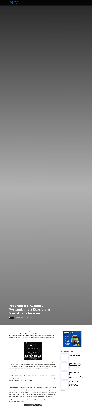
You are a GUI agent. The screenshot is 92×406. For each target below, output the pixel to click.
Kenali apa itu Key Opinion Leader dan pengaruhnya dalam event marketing (74, 383)
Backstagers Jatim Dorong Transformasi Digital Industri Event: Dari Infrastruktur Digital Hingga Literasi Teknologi (76, 375)
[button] (78, 2)
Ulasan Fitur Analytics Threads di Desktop (75, 355)
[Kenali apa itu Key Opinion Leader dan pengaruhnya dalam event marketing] (64, 385)
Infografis (71, 356)
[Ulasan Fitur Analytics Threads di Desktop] (64, 357)
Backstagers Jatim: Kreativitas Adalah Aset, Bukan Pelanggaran (75, 364)
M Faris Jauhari (29, 317)
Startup (11, 317)
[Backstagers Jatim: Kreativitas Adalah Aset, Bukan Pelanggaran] (64, 366)
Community (71, 367)
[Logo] (13, 2)
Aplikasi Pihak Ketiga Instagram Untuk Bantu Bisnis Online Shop (30, 383)
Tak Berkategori (72, 386)
